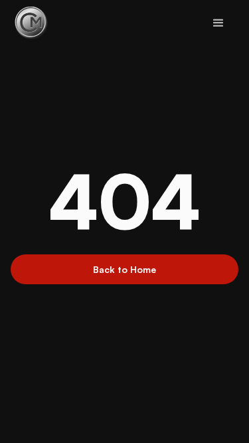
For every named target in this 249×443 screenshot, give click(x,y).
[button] (218, 23)
